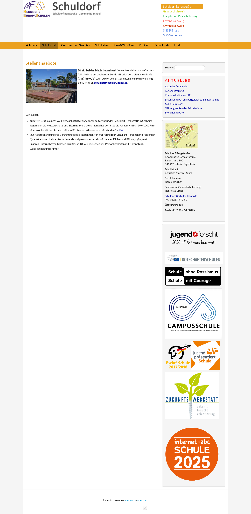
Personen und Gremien (75, 45)
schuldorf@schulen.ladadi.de (110, 82)
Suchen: (169, 67)
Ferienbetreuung (174, 90)
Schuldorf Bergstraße (177, 6)
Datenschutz (143, 500)
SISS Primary (171, 30)
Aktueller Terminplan (176, 86)
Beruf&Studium (124, 45)
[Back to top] (145, 508)
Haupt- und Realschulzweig (180, 16)
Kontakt (144, 45)
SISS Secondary (173, 35)
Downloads (162, 45)
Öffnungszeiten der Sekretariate (183, 108)
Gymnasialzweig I (174, 21)
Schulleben (102, 45)
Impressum (130, 500)
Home (33, 45)
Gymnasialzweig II (174, 25)
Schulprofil (49, 45)
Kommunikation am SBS (178, 95)
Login (177, 45)
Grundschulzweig (174, 11)
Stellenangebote (41, 63)
